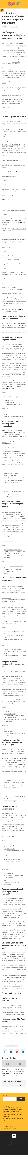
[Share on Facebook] (11, 1050)
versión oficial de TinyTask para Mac (11, 123)
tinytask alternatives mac (12, 1046)
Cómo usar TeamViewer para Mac (13, 1113)
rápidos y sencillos (20, 850)
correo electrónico (7, 533)
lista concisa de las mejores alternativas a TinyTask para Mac (14, 325)
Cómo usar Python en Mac (11, 1111)
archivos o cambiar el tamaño (15, 222)
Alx (23, 1145)
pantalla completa (6, 597)
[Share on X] (5, 1050)
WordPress (13, 1145)
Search (5, 1096)
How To (4, 26)
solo (11, 954)
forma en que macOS (14, 131)
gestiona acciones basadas (13, 365)
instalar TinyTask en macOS (16, 1026)
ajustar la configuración (18, 826)
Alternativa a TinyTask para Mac (10, 172)
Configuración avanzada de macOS (11, 264)
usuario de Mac (16, 61)
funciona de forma (17, 451)
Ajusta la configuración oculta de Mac (11, 256)
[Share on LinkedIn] (23, 1050)
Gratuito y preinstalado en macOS (13, 549)
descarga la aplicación (15, 373)
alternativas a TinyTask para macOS (11, 144)
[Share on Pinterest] (17, 1050)
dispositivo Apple (21, 913)
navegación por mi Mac (8, 689)
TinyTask (19, 89)
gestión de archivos (15, 555)
